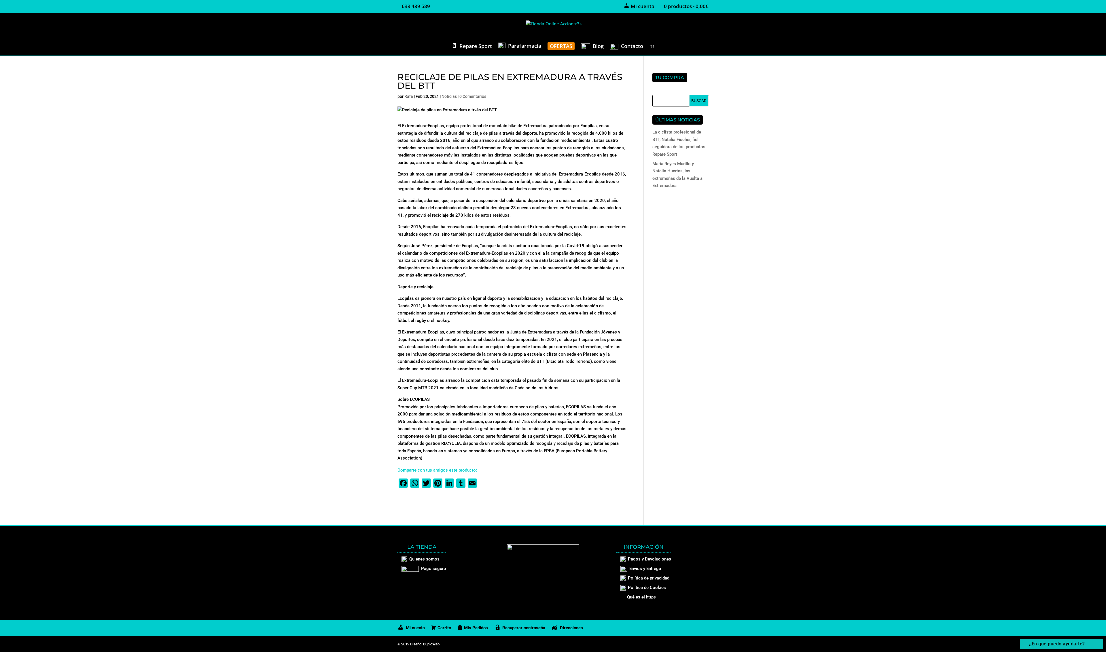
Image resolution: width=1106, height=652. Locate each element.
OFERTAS (561, 46)
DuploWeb (431, 644)
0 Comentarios (472, 96)
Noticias (449, 96)
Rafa (408, 96)
